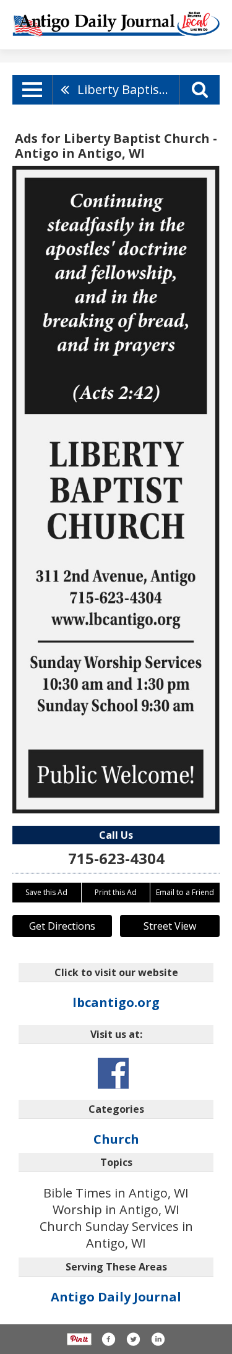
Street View (170, 926)
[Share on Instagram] (158, 1339)
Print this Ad (116, 892)
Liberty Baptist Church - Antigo (128, 89)
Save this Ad (46, 892)
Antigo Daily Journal (116, 1296)
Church (116, 1139)
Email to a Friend (185, 892)
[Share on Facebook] (108, 1339)
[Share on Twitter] (133, 1339)
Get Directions (62, 926)
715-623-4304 (116, 858)
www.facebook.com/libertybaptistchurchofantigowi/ (113, 1073)
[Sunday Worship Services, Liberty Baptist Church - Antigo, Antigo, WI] (116, 489)
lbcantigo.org (116, 1002)
